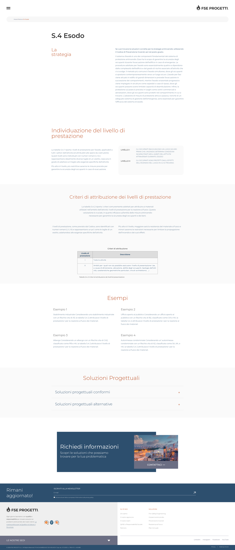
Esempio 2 (128, 309)
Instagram (206, 540)
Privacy (213, 547)
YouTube (225, 540)
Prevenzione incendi (156, 521)
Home (15, 19)
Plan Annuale (153, 528)
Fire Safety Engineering (157, 514)
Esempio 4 (128, 335)
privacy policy (89, 497)
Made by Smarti (224, 547)
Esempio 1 (60, 309)
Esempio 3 (60, 335)
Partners (20, 19)
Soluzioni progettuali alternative (83, 404)
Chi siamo (123, 514)
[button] (117, 394)
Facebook (216, 540)
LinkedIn (197, 540)
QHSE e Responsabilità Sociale (131, 524)
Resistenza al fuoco (156, 524)
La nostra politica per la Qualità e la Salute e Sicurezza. (21, 524)
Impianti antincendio (156, 517)
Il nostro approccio (127, 517)
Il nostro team (125, 521)
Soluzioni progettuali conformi (82, 392)
